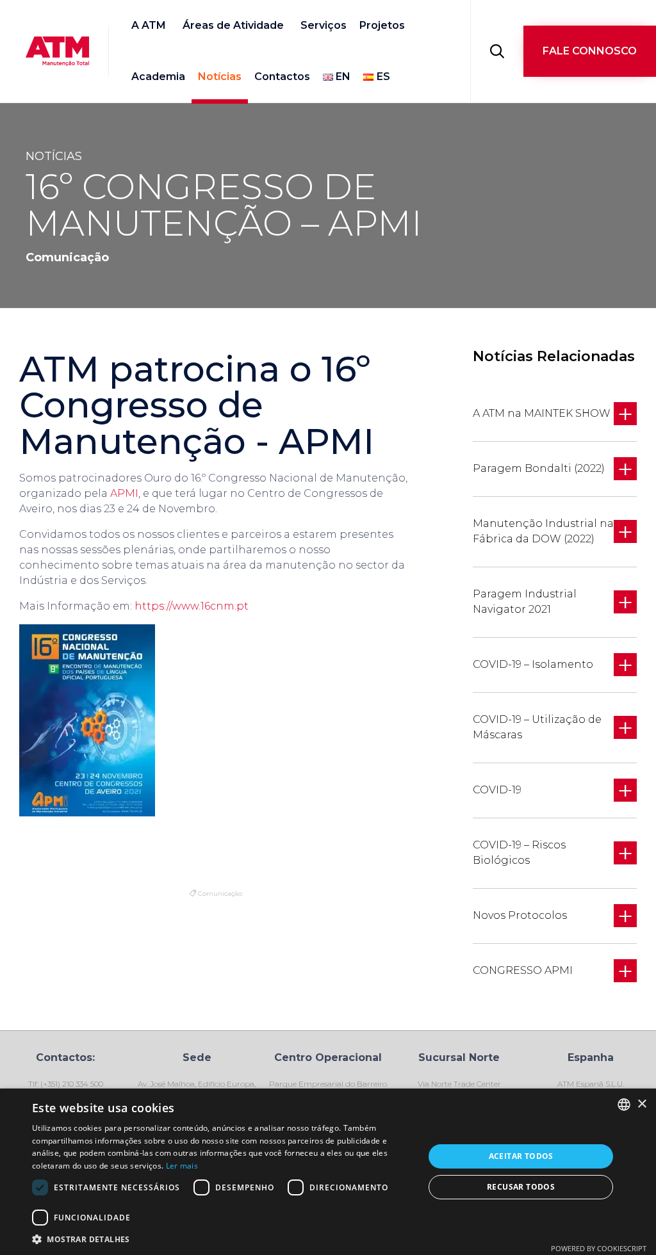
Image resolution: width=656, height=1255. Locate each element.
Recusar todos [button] (521, 1186)
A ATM (148, 25)
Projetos (382, 25)
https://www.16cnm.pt (192, 606)
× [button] (641, 1104)
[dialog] (328, 1172)
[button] (589, 51)
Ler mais (182, 1165)
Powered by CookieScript (598, 1248)
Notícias (220, 76)
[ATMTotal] (57, 51)
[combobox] (624, 1104)
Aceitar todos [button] (521, 1156)
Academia (158, 76)
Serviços (323, 25)
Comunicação (220, 893)
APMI (124, 493)
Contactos (282, 76)
